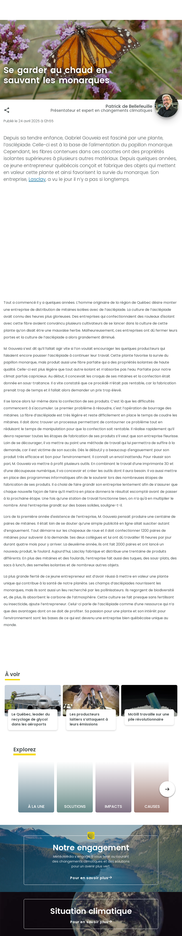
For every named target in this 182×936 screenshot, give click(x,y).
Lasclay (37, 179)
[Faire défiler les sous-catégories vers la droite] (167, 789)
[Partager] (7, 110)
